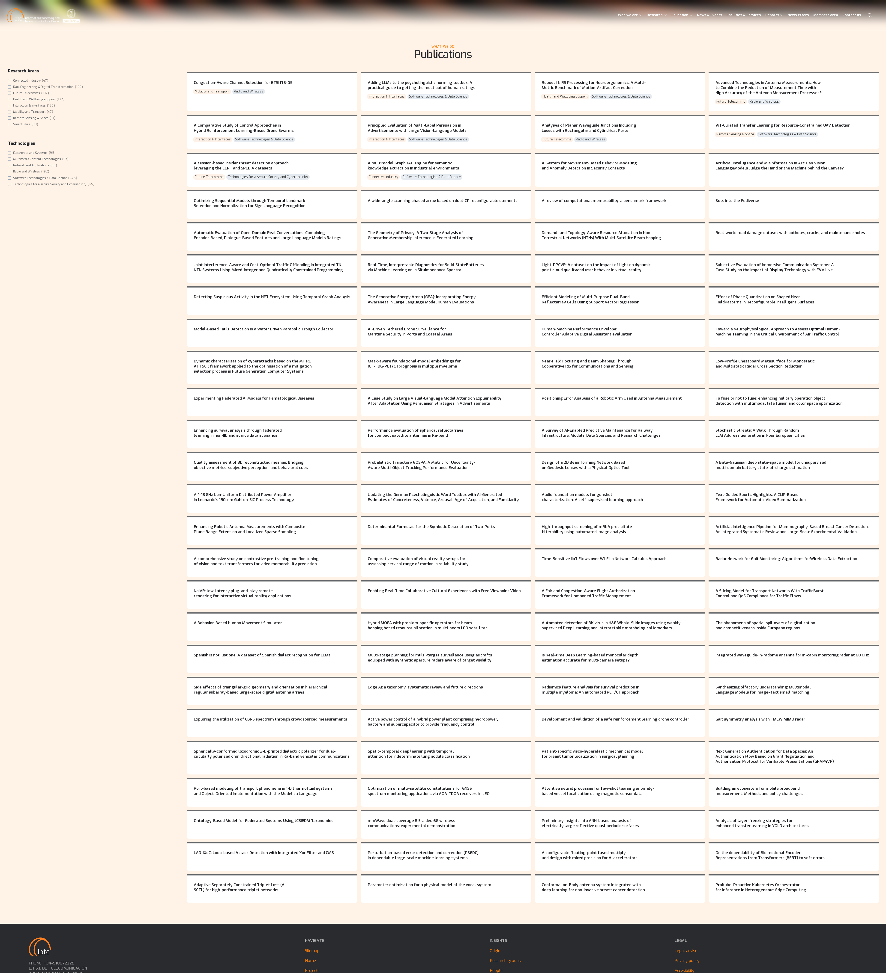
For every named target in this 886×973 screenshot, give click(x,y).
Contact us (852, 15)
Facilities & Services (744, 15)
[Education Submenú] (691, 15)
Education (679, 15)
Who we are (628, 15)
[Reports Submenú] (781, 15)
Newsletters (798, 15)
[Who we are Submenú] (640, 15)
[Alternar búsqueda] (870, 15)
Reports (772, 15)
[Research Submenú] (665, 15)
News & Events (709, 15)
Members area (825, 15)
